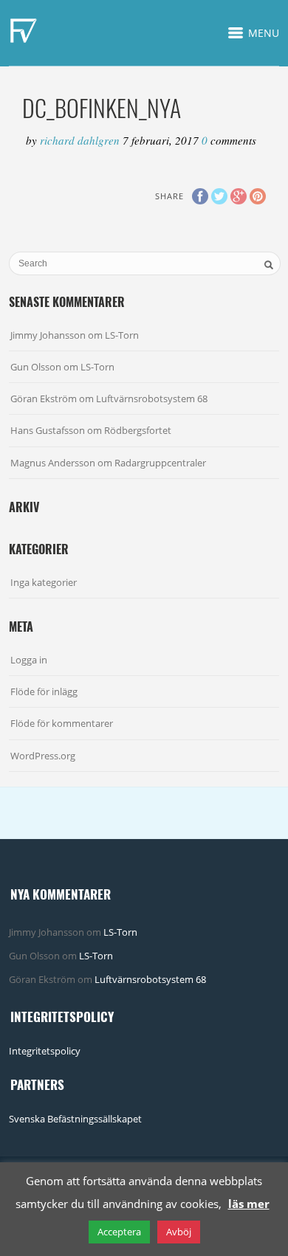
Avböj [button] (178, 1231)
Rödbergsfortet (137, 430)
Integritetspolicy (44, 1050)
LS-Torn (122, 335)
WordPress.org (42, 755)
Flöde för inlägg (44, 691)
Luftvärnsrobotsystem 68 (152, 398)
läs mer (249, 1203)
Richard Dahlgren (81, 140)
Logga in (28, 659)
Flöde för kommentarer (61, 723)
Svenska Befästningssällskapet (75, 1118)
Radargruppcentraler (160, 462)
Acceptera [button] (119, 1231)
